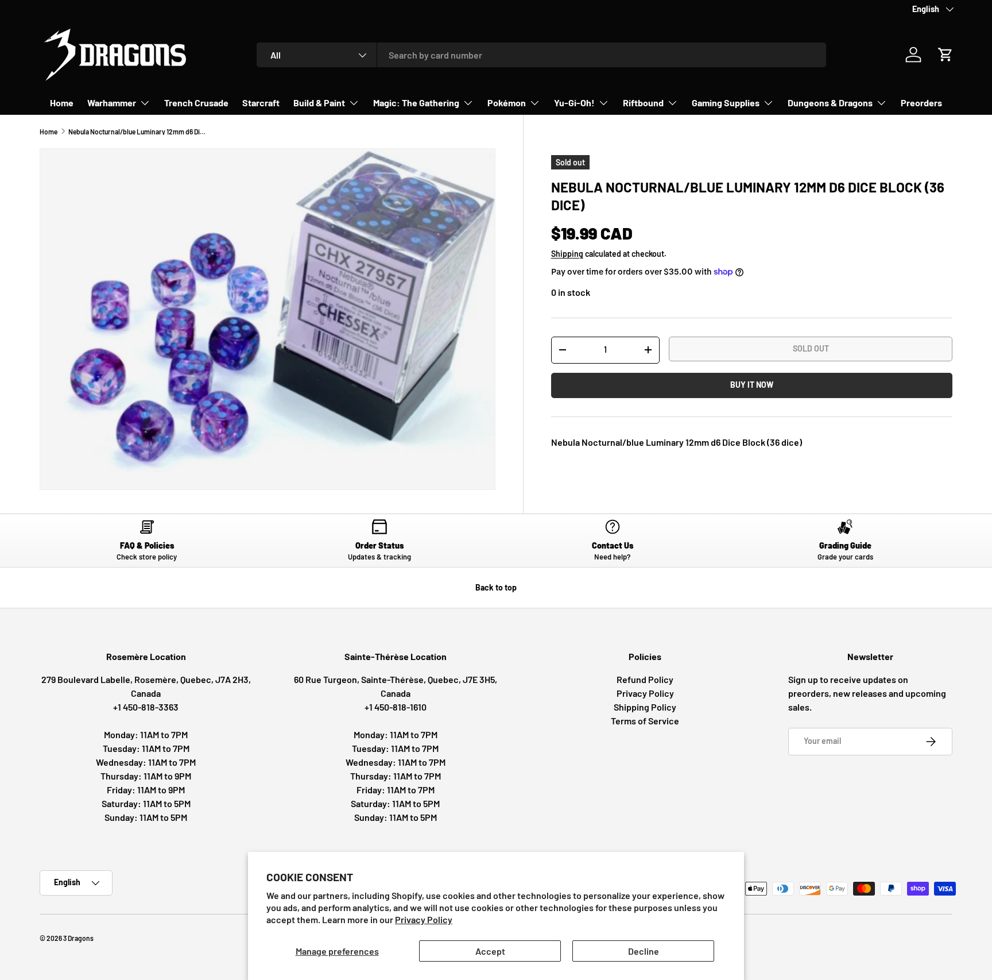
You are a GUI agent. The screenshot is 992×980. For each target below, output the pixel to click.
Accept (490, 951)
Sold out (811, 348)
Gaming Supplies (726, 102)
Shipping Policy (645, 706)
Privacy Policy (423, 919)
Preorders (921, 102)
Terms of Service (645, 720)
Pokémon (506, 102)
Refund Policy (645, 679)
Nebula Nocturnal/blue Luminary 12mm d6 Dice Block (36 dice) (137, 131)
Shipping (567, 253)
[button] (945, 54)
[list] (267, 319)
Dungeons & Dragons (830, 102)
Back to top (496, 587)
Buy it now (751, 384)
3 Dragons (78, 938)
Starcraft (261, 102)
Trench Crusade (196, 102)
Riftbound (643, 102)
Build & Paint (319, 102)
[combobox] (542, 55)
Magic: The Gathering (416, 102)
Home (61, 102)
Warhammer (111, 102)
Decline (643, 951)
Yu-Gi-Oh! (574, 102)
